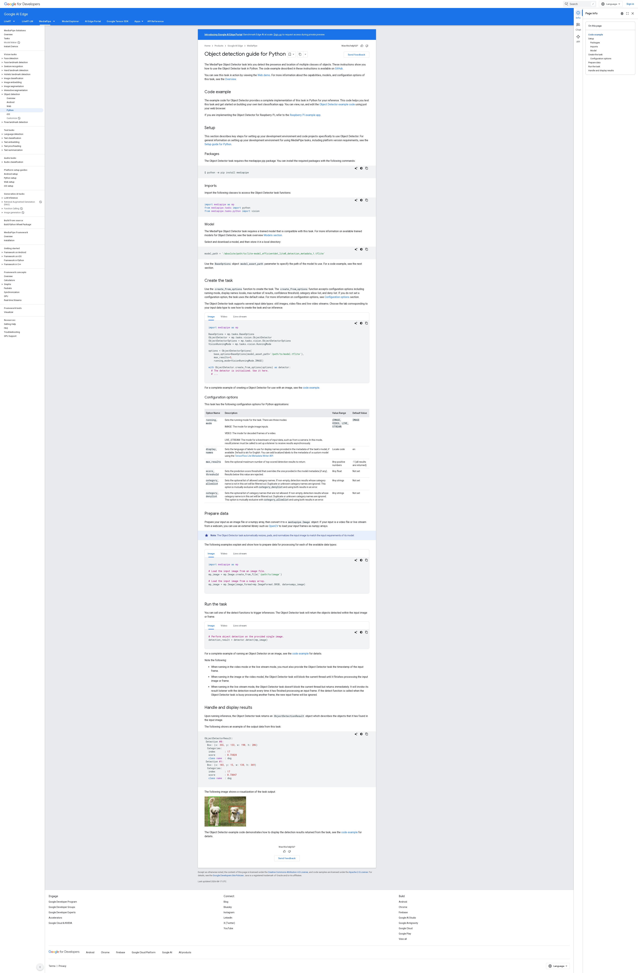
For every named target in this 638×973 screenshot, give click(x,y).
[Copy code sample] (366, 168)
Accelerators (55, 917)
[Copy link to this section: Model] (217, 225)
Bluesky (228, 907)
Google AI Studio (407, 917)
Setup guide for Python (218, 144)
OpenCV (273, 526)
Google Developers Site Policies (228, 875)
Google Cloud (406, 928)
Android (403, 901)
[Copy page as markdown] (300, 54)
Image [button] (211, 316)
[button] (21, 58)
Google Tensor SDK (117, 21)
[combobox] (579, 4)
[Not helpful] (366, 45)
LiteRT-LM (27, 21)
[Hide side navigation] (40, 967)
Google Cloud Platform (144, 952)
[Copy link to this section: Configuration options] (241, 398)
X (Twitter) (229, 923)
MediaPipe (45, 21)
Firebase (403, 912)
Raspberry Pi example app (305, 115)
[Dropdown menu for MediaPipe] (55, 21)
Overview (230, 79)
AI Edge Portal (93, 21)
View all (403, 939)
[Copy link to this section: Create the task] (236, 281)
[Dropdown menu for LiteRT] (15, 21)
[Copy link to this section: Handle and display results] (255, 708)
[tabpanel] (287, 352)
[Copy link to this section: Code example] (234, 92)
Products (219, 46)
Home (207, 46)
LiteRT (7, 21)
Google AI (167, 952)
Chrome (403, 907)
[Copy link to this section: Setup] (218, 128)
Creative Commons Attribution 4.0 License (288, 872)
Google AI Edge (16, 14)
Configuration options (337, 297)
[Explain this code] (356, 168)
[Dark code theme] (361, 168)
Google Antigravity (408, 923)
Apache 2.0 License (358, 872)
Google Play (405, 933)
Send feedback (356, 54)
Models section (273, 235)
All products (185, 952)
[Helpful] (361, 45)
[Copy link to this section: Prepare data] (231, 514)
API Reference (155, 21)
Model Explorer (70, 21)
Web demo (264, 75)
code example (311, 387)
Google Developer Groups (62, 907)
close (633, 13)
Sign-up (278, 34)
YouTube (228, 928)
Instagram (229, 912)
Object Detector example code (337, 104)
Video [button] (224, 316)
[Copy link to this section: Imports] (220, 186)
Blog (226, 901)
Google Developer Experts (62, 912)
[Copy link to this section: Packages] (222, 154)
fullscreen (627, 13)
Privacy (62, 966)
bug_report (622, 13)
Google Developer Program (63, 901)
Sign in (630, 4)
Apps (137, 21)
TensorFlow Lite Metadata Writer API (254, 456)
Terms (52, 966)
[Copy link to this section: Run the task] (230, 604)
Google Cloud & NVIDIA (60, 923)
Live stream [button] (240, 316)
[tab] (211, 316)
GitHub (339, 68)
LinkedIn (228, 917)
